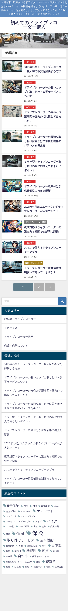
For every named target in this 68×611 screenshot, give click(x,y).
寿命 (21, 546)
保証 (20, 533)
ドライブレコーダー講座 (18, 336)
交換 (44, 526)
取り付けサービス (20, 540)
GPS (34, 506)
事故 (35, 526)
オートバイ (26, 511)
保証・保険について (16, 345)
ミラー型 (10, 526)
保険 (37, 533)
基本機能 (46, 540)
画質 (45, 550)
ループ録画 (24, 526)
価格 (8, 534)
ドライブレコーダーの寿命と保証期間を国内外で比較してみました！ (42, 116)
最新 (8, 551)
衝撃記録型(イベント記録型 (19, 562)
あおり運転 (11, 511)
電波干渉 (38, 567)
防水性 (18, 567)
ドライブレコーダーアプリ (18, 522)
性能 (44, 546)
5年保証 (13, 505)
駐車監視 (59, 567)
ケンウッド (45, 511)
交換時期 (54, 526)
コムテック (11, 516)
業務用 (18, 551)
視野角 (51, 561)
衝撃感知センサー (40, 556)
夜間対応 (10, 546)
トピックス (10, 328)
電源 (48, 567)
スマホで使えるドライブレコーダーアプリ (29, 469)
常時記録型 (32, 546)
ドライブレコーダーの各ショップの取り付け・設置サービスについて (42, 91)
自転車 (23, 556)
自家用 (9, 556)
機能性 (31, 550)
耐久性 (56, 551)
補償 (38, 562)
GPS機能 (45, 506)
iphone (57, 506)
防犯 (27, 567)
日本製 (57, 545)
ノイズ (38, 522)
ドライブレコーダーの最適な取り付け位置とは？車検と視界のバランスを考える (42, 141)
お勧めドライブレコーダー (20, 318)
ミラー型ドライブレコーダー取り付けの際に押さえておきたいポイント (42, 166)
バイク (52, 521)
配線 (8, 567)
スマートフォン (28, 516)
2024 (26, 506)
